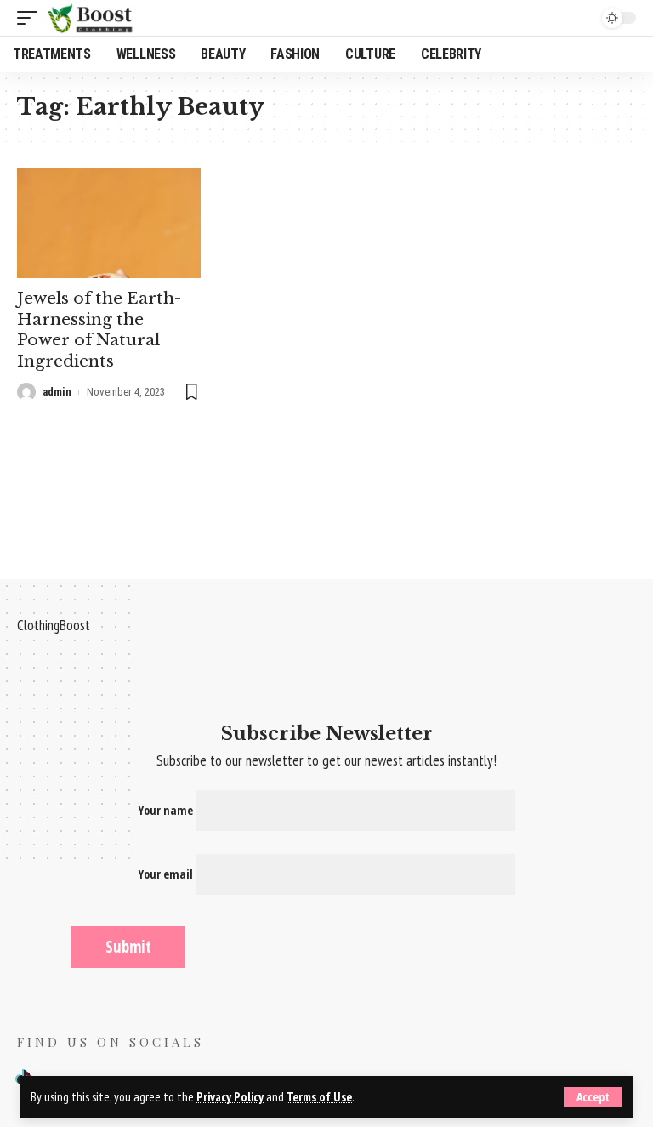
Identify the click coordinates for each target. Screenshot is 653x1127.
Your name (167, 810)
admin (57, 391)
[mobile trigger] (31, 18)
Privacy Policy (230, 1097)
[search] (575, 17)
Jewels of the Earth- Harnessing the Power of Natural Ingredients (99, 329)
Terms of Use (319, 1097)
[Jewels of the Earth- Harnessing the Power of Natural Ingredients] (109, 223)
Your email (167, 874)
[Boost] (92, 18)
